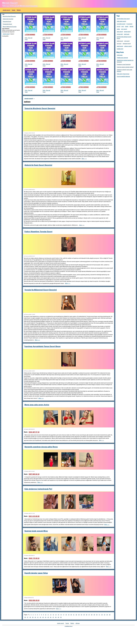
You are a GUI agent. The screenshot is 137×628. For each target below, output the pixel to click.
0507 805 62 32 (34, 474)
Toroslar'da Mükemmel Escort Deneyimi (40, 289)
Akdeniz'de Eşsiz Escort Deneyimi (38, 165)
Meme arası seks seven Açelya (36, 404)
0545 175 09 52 (34, 558)
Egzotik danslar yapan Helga (36, 573)
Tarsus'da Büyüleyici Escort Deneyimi (39, 108)
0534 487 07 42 (34, 432)
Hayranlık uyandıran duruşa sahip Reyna (41, 446)
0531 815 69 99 (34, 516)
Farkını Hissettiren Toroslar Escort (38, 231)
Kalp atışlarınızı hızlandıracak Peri (38, 489)
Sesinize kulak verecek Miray (36, 531)
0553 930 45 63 (34, 600)
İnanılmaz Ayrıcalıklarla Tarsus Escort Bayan (42, 346)
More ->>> (84, 158)
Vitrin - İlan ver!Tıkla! (28, 38)
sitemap (78, 623)
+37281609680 (30, 34)
